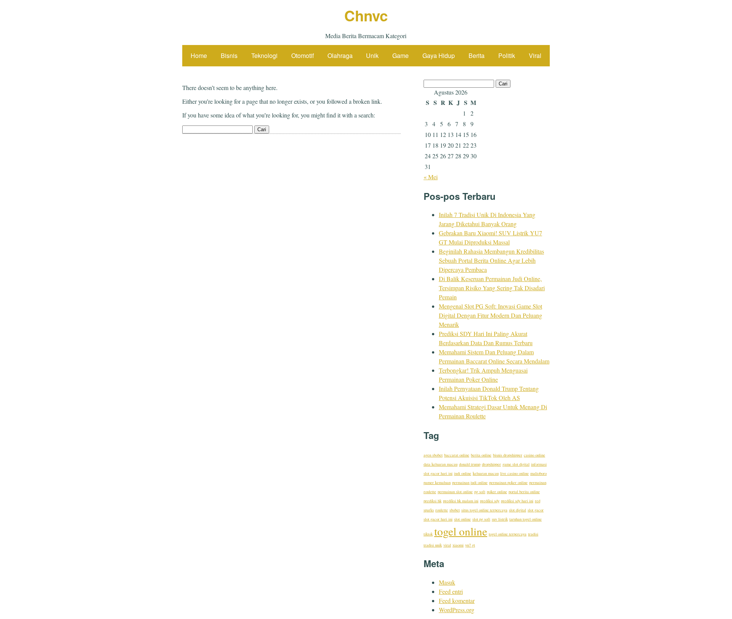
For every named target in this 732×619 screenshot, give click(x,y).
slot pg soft (481, 519)
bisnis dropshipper (507, 455)
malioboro (538, 473)
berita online (481, 455)
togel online (460, 531)
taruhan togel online (525, 519)
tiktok (428, 534)
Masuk (447, 582)
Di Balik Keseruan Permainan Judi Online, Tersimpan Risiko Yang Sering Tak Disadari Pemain (492, 288)
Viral (535, 55)
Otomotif (302, 55)
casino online (534, 455)
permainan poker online (508, 482)
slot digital (517, 510)
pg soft (479, 491)
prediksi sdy (489, 500)
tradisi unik (433, 545)
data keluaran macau (441, 464)
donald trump (469, 464)
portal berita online (524, 491)
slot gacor (536, 510)
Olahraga (340, 55)
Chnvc (366, 15)
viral (447, 545)
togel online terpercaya (508, 534)
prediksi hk (432, 500)
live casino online (514, 473)
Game (400, 55)
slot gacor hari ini (438, 519)
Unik (372, 55)
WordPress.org (456, 610)
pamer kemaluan (437, 482)
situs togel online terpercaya (484, 510)
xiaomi (458, 545)
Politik (506, 55)
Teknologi (264, 55)
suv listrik (500, 519)
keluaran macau (486, 473)
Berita (477, 55)
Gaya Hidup (438, 55)
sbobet (454, 510)
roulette (441, 510)
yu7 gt (470, 545)
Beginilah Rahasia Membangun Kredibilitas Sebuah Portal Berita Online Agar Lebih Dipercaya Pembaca (491, 260)
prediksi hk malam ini (460, 500)
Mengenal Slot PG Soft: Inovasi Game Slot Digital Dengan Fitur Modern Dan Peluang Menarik (490, 315)
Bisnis (229, 55)
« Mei (431, 177)
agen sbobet (433, 455)
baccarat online (456, 455)
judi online (462, 473)
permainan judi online (470, 482)
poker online (497, 491)
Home (199, 55)
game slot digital (516, 464)
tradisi (533, 534)
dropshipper (491, 464)
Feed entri (451, 591)
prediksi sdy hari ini (517, 500)
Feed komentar (457, 600)
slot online (462, 519)
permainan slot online (455, 491)
